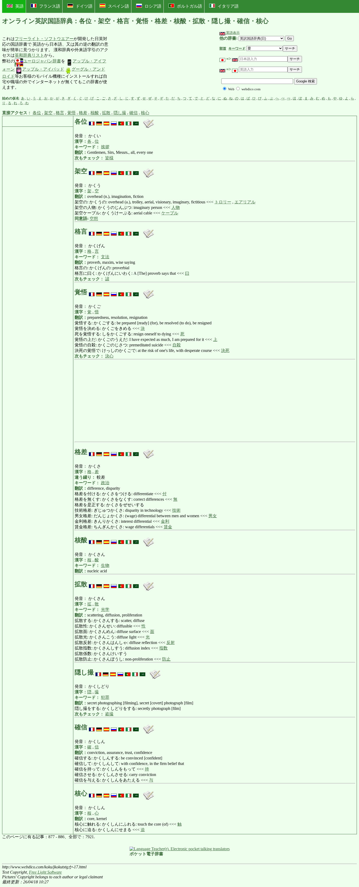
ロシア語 (153, 6)
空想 (94, 218)
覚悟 (71, 112)
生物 (105, 565)
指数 (163, 648)
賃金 (168, 527)
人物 (175, 207)
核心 (145, 112)
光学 (105, 609)
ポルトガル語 (189, 6)
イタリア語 (228, 6)
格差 (83, 112)
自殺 (176, 345)
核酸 (94, 112)
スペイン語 (118, 6)
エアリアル (244, 202)
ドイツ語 (84, 6)
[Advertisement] (148, 63)
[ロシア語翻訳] (114, 121)
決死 (225, 350)
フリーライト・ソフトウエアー (44, 38)
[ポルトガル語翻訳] (121, 121)
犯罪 (105, 697)
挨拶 (105, 147)
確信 (133, 112)
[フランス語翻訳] (92, 121)
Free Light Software (45, 872)
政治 (105, 483)
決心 (109, 356)
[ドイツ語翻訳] (99, 121)
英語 (19, 6)
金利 (165, 521)
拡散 (106, 112)
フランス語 (49, 6)
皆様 (109, 158)
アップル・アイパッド (43, 69)
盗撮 (109, 714)
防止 (166, 659)
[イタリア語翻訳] (128, 121)
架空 (48, 112)
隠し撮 (120, 112)
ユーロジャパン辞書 (42, 61)
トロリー (222, 202)
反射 (170, 642)
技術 (176, 510)
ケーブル (169, 213)
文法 (105, 257)
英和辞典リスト (29, 55)
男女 (212, 516)
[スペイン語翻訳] (106, 121)
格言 (60, 112)
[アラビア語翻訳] (136, 121)
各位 (37, 112)
